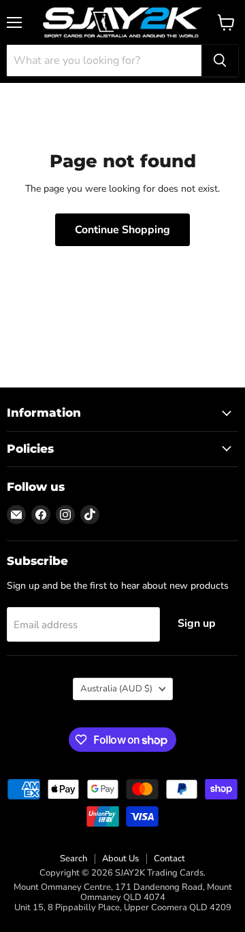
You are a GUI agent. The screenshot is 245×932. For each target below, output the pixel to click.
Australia (116, 689)
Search (73, 858)
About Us (120, 858)
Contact (169, 858)
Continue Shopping (122, 229)
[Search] (219, 60)
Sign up (197, 623)
